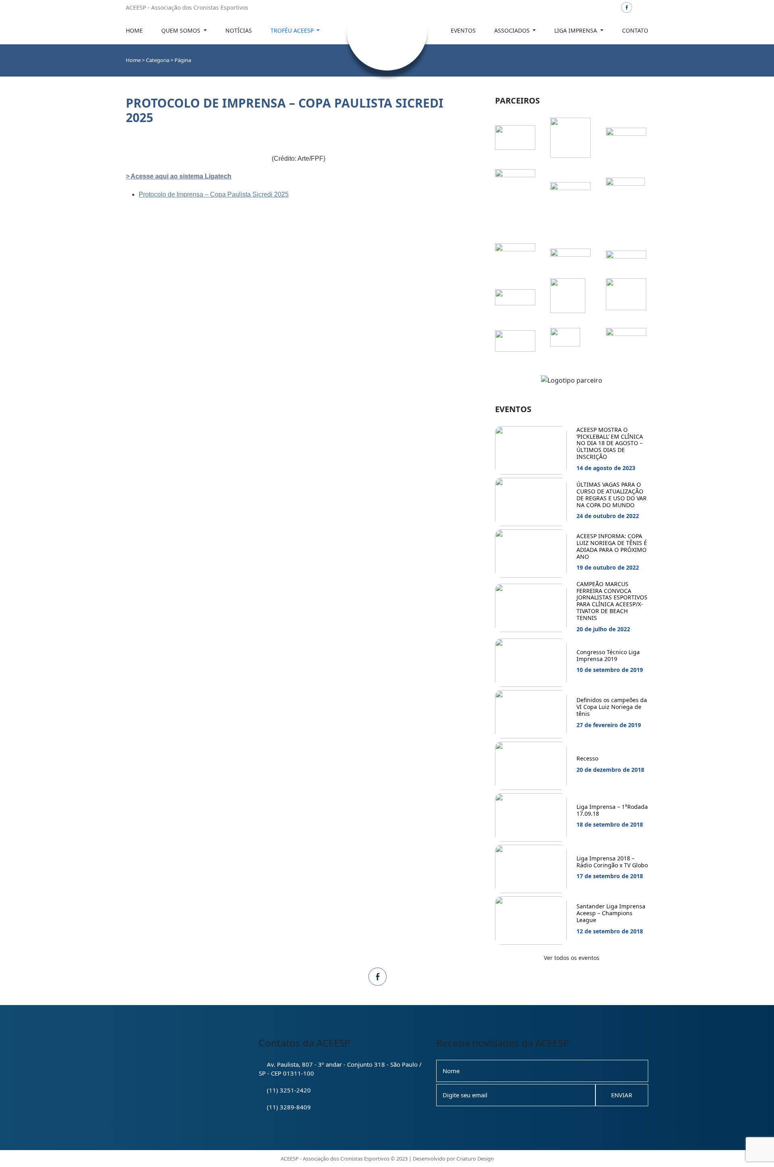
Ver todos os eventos (571, 958)
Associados (512, 30)
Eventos (463, 30)
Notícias (238, 30)
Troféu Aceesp (292, 30)
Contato (635, 30)
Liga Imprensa (576, 30)
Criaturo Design (475, 1158)
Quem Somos (181, 30)
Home (134, 30)
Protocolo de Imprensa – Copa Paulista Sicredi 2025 (214, 194)
